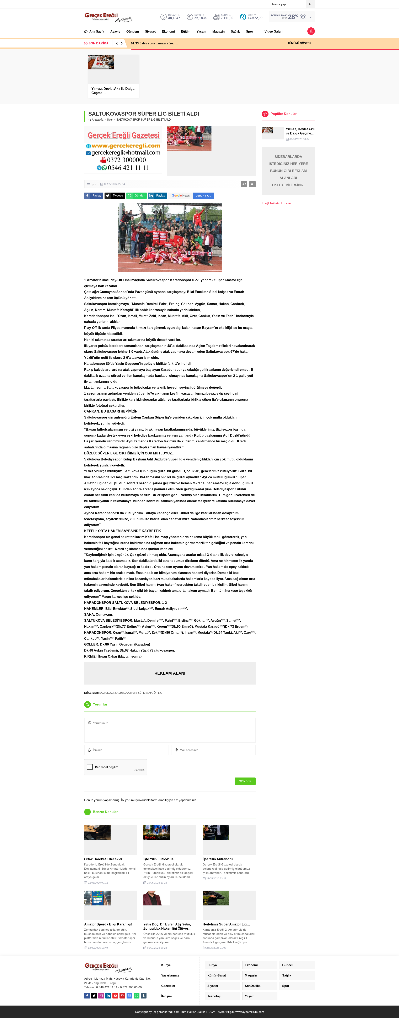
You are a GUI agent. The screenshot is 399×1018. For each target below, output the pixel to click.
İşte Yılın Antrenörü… (219, 859)
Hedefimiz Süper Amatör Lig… (226, 924)
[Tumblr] (144, 995)
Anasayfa (97, 119)
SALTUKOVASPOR (126, 692)
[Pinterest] (122, 995)
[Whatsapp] (136, 995)
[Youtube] (115, 995)
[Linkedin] (108, 995)
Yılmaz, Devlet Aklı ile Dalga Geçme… (112, 91)
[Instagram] (101, 995)
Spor (110, 119)
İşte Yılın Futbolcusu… (161, 859)
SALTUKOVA (106, 692)
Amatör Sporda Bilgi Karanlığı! (108, 924)
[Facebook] (87, 995)
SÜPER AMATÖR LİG (150, 692)
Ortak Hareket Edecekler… (105, 859)
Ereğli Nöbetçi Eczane (276, 203)
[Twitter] (94, 995)
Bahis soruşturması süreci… (154, 43)
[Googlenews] (129, 995)
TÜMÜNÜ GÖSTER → (301, 43)
